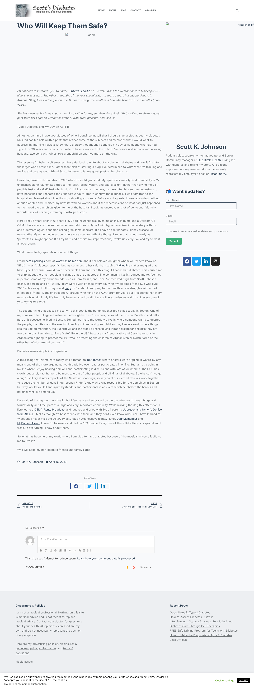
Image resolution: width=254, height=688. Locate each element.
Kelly (68, 288)
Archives (150, 10)
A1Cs (123, 10)
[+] (89, 550)
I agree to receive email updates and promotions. (198, 231)
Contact (135, 10)
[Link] (79, 550)
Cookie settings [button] (224, 680)
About (112, 10)
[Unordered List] (65, 550)
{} (84, 550)
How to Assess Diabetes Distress (191, 617)
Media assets (24, 661)
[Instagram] (215, 261)
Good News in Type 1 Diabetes (190, 612)
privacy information (43, 648)
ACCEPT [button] (243, 680)
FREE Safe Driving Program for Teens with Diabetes (204, 630)
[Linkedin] (206, 261)
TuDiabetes (94, 360)
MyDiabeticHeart (28, 423)
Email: (169, 215)
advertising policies (45, 644)
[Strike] (55, 550)
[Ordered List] (60, 550)
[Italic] (45, 550)
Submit (173, 241)
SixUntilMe (123, 265)
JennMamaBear (127, 418)
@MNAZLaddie (80, 91)
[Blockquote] (70, 550)
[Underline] (50, 550)
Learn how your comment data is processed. (106, 558)
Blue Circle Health (209, 160)
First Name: (173, 200)
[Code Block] (74, 550)
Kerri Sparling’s (35, 261)
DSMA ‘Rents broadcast (49, 409)
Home (101, 10)
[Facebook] (187, 261)
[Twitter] (196, 261)
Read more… (219, 173)
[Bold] (41, 550)
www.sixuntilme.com (69, 261)
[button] (76, 486)
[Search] (237, 10)
